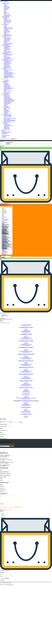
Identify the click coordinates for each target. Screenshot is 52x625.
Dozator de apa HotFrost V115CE (26, 374)
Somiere (5, 11)
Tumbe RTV (6, 29)
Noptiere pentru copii (7, 67)
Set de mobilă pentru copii (8, 60)
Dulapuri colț (6, 9)
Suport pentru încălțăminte (8, 43)
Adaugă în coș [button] (26, 330)
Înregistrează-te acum (9, 584)
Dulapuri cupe (6, 8)
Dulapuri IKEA (6, 71)
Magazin (1, 484)
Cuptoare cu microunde (8, 90)
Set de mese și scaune (7, 21)
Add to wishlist (24, 325)
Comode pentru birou (7, 51)
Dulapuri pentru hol (7, 37)
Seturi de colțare (6, 18)
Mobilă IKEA (4, 68)
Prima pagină (4, 314)
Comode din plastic (7, 44)
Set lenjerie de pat (7, 15)
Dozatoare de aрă (7, 93)
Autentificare (7, 578)
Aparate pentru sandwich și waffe (9, 99)
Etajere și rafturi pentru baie (8, 54)
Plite (4, 117)
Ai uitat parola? (2, 580)
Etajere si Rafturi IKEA (8, 75)
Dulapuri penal (6, 34)
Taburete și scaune (7, 22)
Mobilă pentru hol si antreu (6, 35)
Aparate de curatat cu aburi (8, 125)
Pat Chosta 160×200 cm (26, 407)
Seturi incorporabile (7, 121)
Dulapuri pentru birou (7, 52)
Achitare (1, 480)
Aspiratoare (6, 123)
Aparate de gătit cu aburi (8, 98)
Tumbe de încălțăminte (7, 38)
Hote (5, 91)
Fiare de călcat (6, 126)
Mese (5, 23)
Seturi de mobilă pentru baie (8, 58)
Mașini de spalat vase (7, 88)
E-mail (1, 574)
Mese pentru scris (7, 65)
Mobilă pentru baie (5, 53)
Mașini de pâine (6, 107)
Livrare (1, 478)
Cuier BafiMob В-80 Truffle (26, 334)
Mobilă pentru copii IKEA (8, 72)
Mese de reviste (6, 30)
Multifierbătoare (6, 109)
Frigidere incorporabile (7, 115)
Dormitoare (6, 4)
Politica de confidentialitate (4, 471)
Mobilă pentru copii (5, 59)
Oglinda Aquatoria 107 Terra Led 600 (26, 354)
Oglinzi (5, 33)
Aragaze (5, 89)
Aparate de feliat (6, 97)
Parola (1, 576)
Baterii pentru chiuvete (7, 20)
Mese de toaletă (6, 13)
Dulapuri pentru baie (7, 55)
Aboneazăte (12, 446)
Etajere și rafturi (6, 32)
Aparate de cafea (6, 95)
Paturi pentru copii (7, 61)
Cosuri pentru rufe (7, 57)
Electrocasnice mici (5, 94)
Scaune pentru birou (7, 49)
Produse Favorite (2, 489)
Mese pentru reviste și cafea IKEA (9, 73)
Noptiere (5, 5)
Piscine (3, 130)
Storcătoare (6, 112)
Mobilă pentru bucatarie (6, 16)
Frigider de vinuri (7, 85)
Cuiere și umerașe (7, 39)
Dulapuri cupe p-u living (8, 28)
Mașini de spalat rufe (7, 86)
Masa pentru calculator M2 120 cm (26, 360)
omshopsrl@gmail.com (6, 464)
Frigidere (5, 82)
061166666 (4, 137)
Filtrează (21, 422)
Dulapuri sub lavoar (7, 56)
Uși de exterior (6, 80)
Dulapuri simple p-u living (8, 27)
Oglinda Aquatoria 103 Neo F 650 (26, 367)
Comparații (2, 491)
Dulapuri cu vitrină (7, 31)
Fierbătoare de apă (7, 103)
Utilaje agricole (4, 133)
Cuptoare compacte (7, 92)
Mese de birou (6, 47)
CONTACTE (4, 136)
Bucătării (5, 17)
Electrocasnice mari (5, 81)
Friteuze (5, 105)
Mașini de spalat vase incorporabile (9, 119)
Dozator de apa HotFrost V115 (26, 380)
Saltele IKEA (6, 77)
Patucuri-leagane (6, 64)
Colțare (5, 25)
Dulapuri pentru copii (7, 63)
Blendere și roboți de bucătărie (9, 100)
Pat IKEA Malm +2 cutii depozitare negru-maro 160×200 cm (26, 400)
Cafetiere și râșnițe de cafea (8, 101)
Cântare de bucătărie (7, 102)
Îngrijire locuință (4, 122)
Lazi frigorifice (6, 84)
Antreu (5, 36)
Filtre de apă (6, 104)
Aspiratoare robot (7, 124)
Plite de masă (6, 110)
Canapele (5, 26)
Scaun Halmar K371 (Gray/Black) (26, 347)
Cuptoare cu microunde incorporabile (10, 118)
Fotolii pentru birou (7, 46)
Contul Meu (2, 486)
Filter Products (2, 318)
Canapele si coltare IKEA (8, 69)
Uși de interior (6, 79)
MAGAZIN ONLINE (5, 135)
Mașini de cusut (6, 128)
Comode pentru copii (7, 62)
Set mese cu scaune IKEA (8, 74)
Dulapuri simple (6, 7)
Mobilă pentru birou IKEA (8, 76)
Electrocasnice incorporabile (6, 114)
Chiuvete (5, 19)
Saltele (5, 12)
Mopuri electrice (6, 127)
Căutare (1, 511)
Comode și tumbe (7, 6)
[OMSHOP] (2, 0)
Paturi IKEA (6, 70)
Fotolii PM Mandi (26, 394)
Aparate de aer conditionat (6, 131)
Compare (28, 325)
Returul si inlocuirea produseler (5, 475)
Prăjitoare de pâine (7, 111)
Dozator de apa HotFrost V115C (26, 387)
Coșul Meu (2, 488)
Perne (5, 10)
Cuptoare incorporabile (7, 116)
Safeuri (5, 50)
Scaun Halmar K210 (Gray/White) (26, 340)
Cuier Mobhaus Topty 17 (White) (26, 327)
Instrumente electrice (5, 132)
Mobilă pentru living (5, 222)
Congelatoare (6, 83)
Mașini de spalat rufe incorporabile (9, 120)
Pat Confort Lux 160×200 (26, 414)
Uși (2, 78)
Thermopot (6, 113)
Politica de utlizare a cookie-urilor (5, 473)
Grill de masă (6, 106)
